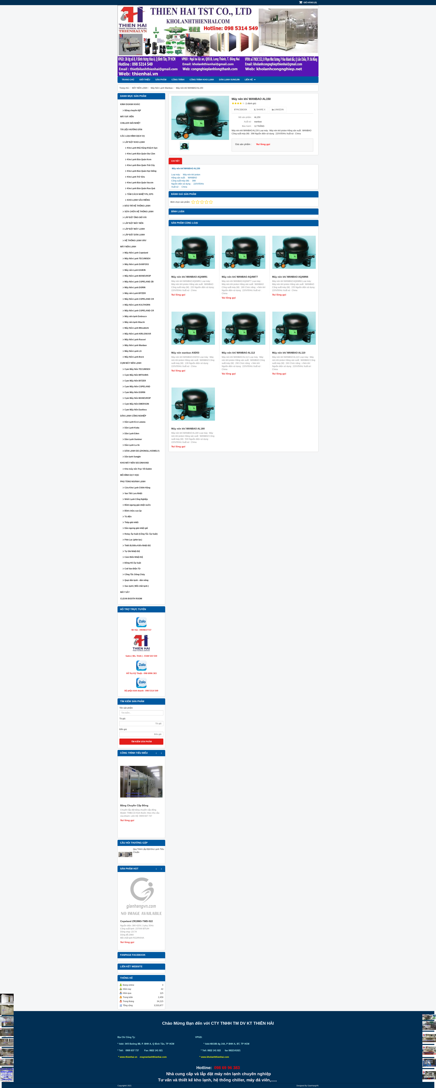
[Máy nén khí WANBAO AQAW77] (243, 252)
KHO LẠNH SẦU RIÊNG (138, 200)
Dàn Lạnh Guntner (133, 439)
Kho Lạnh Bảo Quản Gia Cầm (141, 154)
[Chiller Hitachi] (429, 1026)
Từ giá (122, 718)
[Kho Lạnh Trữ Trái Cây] (7, 1010)
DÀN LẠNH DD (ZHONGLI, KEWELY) (141, 451)
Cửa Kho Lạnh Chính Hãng (137, 487)
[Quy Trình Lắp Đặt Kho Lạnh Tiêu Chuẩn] (125, 860)
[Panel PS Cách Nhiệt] (7, 1062)
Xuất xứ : (248, 122)
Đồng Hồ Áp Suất (132, 563)
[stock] (429, 1063)
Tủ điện (127, 516)
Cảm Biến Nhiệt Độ (133, 557)
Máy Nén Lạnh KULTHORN (137, 305)
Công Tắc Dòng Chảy (134, 574)
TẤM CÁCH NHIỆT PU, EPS (140, 194)
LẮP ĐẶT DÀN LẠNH (134, 235)
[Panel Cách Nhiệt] (7, 1042)
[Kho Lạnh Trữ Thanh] (7, 1021)
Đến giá (123, 729)
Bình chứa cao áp (133, 511)
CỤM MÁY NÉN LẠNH (130, 363)
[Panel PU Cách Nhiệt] (7, 1052)
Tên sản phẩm (126, 708)
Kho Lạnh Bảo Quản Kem (139, 159)
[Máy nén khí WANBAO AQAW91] (193, 252)
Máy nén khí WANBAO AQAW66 (290, 276)
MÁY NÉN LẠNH (128, 246)
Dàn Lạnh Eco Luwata (134, 422)
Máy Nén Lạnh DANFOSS (136, 264)
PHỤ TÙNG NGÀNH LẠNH (132, 481)
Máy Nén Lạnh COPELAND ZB (139, 282)
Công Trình (178, 79)
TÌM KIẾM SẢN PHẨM (141, 741)
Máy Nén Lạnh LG (133, 351)
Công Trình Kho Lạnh (202, 79)
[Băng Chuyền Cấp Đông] (141, 782)
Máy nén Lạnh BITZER (135, 293)
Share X (260, 109)
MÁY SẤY (125, 592)
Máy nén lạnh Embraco (135, 316)
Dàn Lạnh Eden (131, 433)
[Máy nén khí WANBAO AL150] (200, 118)
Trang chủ (128, 79)
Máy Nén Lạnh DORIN (134, 287)
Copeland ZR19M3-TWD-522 (136, 921)
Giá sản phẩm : (243, 144)
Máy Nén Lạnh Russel (135, 339)
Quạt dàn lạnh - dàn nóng (136, 580)
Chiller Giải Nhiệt (130, 123)
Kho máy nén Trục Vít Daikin (138, 469)
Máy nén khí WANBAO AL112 (238, 352)
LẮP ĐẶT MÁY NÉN (133, 223)
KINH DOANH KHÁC (130, 104)
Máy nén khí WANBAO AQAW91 (189, 276)
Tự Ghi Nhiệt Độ (132, 551)
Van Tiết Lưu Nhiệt (133, 493)
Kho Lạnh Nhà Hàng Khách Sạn (142, 148)
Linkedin (279, 109)
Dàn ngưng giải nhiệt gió (136, 528)
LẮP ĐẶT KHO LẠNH (134, 142)
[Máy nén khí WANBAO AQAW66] (294, 252)
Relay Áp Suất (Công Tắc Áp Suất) (141, 534)
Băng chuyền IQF (132, 110)
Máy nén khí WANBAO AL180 (188, 428)
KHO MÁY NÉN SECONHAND (134, 463)
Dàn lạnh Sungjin (229, 79)
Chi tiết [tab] (175, 161)
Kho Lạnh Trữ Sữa (136, 177)
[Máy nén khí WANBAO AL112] (243, 328)
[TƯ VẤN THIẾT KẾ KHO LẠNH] (7, 1075)
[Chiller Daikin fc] (429, 1075)
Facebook (241, 109)
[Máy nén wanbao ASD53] (193, 328)
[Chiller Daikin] (429, 1038)
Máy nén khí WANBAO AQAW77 (240, 276)
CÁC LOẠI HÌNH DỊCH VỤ (132, 136)
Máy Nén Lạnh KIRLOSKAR (137, 334)
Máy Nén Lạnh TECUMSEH (137, 258)
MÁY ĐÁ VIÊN (127, 116)
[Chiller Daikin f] (429, 1051)
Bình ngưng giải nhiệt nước (137, 505)
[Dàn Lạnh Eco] (7, 1032)
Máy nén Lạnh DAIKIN (135, 270)
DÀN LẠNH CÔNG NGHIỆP (133, 416)
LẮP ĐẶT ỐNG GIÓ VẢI (135, 217)
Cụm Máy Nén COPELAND (137, 386)
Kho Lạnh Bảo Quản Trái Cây (141, 165)
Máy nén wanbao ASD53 (185, 352)
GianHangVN (313, 1086)
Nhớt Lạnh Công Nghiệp (136, 499)
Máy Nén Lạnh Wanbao (135, 345)
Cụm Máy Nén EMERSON (136, 404)
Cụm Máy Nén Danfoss (135, 410)
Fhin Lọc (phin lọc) (133, 540)
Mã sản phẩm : (245, 117)
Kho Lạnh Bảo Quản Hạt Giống (141, 171)
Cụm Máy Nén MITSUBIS (136, 375)
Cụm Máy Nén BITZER (135, 381)
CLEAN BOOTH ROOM (131, 598)
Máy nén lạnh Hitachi (134, 322)
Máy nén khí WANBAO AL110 (288, 352)
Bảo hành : (247, 126)
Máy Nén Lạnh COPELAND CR (139, 299)
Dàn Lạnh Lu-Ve (132, 445)
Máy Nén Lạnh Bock (134, 357)
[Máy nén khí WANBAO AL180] (193, 404)
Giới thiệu (144, 79)
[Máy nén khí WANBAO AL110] (294, 328)
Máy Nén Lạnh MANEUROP (137, 276)
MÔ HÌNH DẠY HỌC (129, 475)
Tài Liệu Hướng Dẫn (131, 129)
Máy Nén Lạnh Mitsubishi (136, 328)
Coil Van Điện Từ (132, 568)
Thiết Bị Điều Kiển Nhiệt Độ (137, 545)
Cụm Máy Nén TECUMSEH (137, 369)
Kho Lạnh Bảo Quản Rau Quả (141, 188)
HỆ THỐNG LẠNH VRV (135, 240)
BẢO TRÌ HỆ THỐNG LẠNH (137, 206)
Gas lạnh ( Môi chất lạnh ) (136, 586)
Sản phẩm (160, 79)
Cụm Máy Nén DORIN (134, 392)
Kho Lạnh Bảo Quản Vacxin (140, 182)
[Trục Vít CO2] (429, 1017)
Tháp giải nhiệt (131, 522)
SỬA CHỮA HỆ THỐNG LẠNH (138, 211)
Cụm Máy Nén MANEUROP (137, 398)
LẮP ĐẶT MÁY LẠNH (134, 229)
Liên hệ (249, 79)
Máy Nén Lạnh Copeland (136, 253)
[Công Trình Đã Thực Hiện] (7, 999)
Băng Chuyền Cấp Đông (134, 805)
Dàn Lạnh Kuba (131, 428)
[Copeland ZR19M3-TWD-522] (141, 897)
